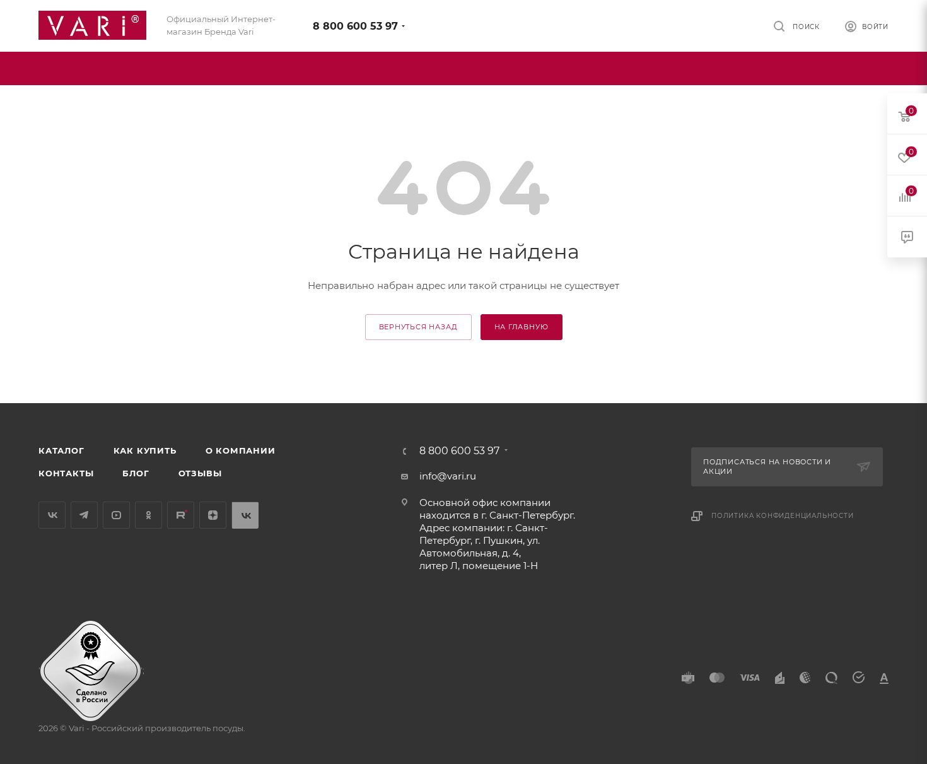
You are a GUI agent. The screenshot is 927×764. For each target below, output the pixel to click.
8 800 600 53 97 (355, 26)
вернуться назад (418, 326)
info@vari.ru (447, 476)
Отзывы (200, 473)
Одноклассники (148, 515)
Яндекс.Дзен (212, 515)
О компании (241, 450)
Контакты (65, 473)
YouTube (116, 515)
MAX (245, 515)
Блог (135, 473)
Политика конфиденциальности (782, 516)
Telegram (84, 515)
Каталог (61, 450)
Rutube (180, 515)
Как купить (145, 450)
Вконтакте (52, 515)
